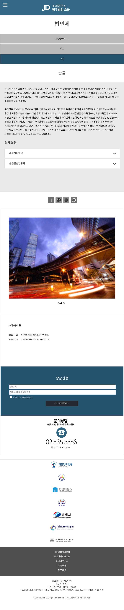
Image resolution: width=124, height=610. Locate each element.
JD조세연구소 (62, 561)
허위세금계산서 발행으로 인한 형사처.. (35, 340)
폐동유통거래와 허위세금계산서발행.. (35, 335)
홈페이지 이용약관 (62, 556)
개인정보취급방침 (62, 552)
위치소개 (62, 566)
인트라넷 (62, 570)
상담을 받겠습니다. (62, 403)
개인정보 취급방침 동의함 (22, 398)
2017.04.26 (13, 340)
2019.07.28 (13, 335)
